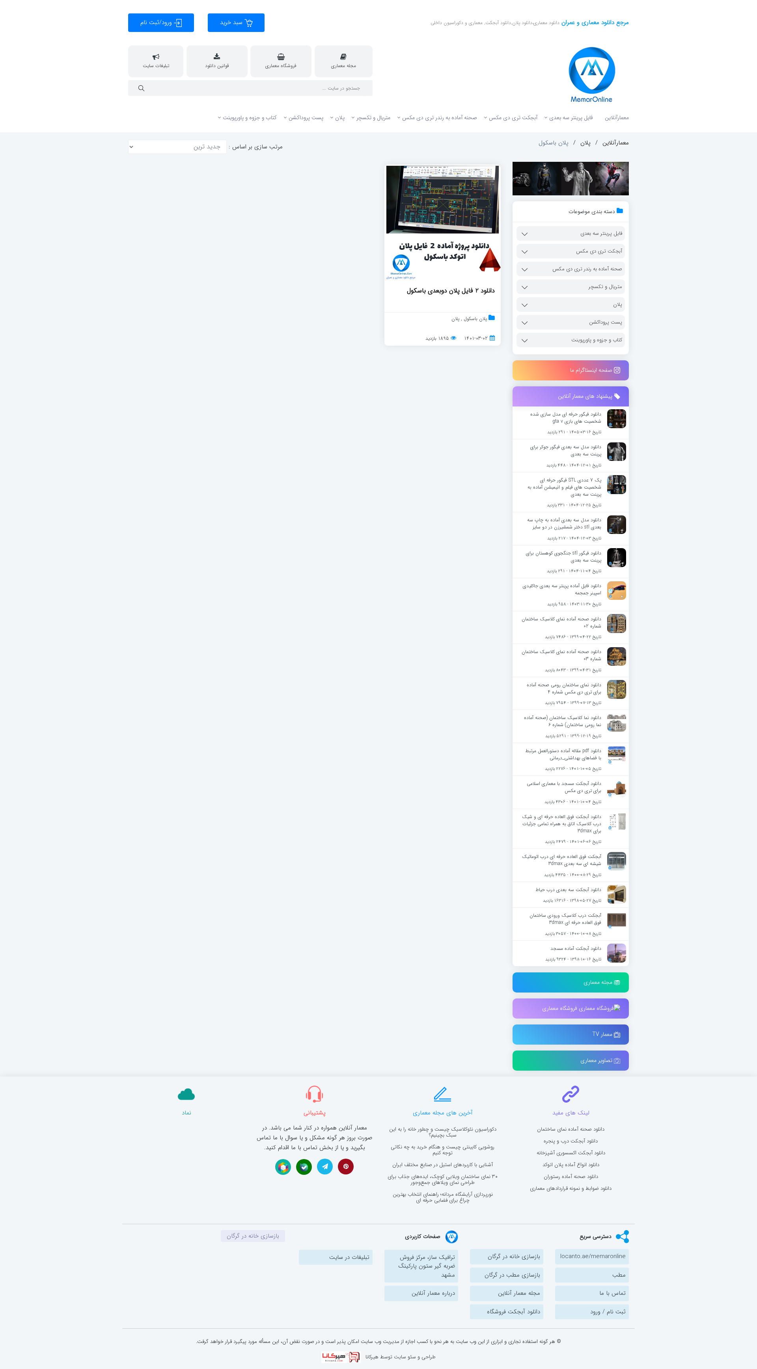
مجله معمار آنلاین (519, 1293)
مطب (619, 1275)
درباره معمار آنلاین (433, 1293)
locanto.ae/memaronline (593, 1256)
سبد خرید (232, 22)
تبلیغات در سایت (349, 1257)
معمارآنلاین (617, 117)
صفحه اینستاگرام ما (592, 370)
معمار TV (603, 1034)
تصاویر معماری (597, 1060)
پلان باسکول (474, 318)
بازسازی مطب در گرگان (512, 1275)
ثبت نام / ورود (608, 1312)
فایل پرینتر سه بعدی (571, 117)
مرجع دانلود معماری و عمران (594, 22)
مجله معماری (599, 982)
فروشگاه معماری (560, 1008)
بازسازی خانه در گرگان (514, 1256)
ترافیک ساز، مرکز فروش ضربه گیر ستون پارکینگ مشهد (426, 1266)
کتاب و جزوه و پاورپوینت (250, 117)
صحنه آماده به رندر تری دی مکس (439, 117)
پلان (340, 117)
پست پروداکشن (306, 117)
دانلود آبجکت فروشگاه (513, 1312)
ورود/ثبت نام (157, 22)
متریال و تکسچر (373, 117)
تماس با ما (612, 1293)
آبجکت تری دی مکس (513, 117)
